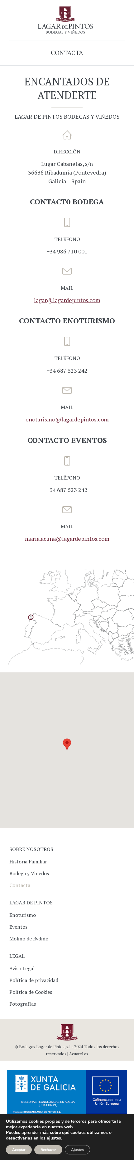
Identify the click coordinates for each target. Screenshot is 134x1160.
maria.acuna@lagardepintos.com (67, 538)
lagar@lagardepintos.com (67, 300)
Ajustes (77, 1149)
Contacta (19, 885)
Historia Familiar (28, 861)
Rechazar (48, 1149)
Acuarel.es (78, 1054)
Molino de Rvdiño (28, 938)
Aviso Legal (22, 968)
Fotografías (22, 1003)
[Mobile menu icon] (119, 20)
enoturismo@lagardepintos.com (67, 419)
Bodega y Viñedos (29, 873)
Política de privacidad (33, 980)
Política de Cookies (30, 992)
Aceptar (19, 1149)
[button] (67, 744)
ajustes (54, 1138)
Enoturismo (22, 915)
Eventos (18, 926)
